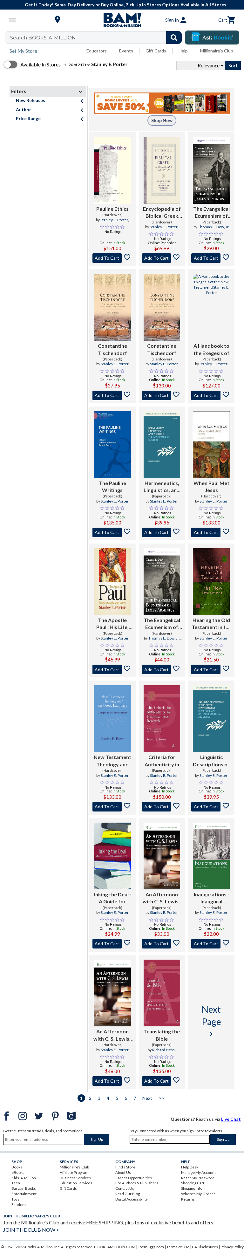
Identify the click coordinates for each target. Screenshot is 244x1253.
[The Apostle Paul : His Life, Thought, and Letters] (112, 582)
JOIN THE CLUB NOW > (31, 1230)
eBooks (17, 1172)
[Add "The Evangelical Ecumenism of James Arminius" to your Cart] (211, 258)
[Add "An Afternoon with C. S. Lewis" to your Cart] (162, 943)
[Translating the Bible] (162, 993)
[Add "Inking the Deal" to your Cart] (112, 943)
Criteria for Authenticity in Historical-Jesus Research (162, 761)
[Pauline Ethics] (112, 170)
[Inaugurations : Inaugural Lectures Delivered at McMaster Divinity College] (211, 856)
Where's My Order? (198, 1193)
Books (16, 1167)
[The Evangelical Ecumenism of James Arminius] (211, 170)
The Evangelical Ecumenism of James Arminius (211, 213)
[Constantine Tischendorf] (112, 307)
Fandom (18, 1204)
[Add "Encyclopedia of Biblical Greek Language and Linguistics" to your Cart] (162, 258)
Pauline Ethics (112, 209)
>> (161, 1098)
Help (183, 50)
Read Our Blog (127, 1193)
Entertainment (24, 1193)
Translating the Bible (162, 1034)
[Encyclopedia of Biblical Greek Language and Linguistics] (162, 170)
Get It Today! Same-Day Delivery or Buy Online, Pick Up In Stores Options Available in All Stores (125, 4)
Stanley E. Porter (114, 219)
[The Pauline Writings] (112, 445)
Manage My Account (198, 1172)
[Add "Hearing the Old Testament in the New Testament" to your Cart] (211, 669)
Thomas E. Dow (211, 226)
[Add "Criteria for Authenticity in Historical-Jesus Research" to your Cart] (162, 806)
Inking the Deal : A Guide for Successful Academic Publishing (112, 898)
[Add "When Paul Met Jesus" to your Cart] (211, 532)
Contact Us (124, 1188)
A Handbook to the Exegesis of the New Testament (211, 350)
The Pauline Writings (112, 486)
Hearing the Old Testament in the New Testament (211, 624)
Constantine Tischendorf (112, 349)
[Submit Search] (174, 37)
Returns (188, 1199)
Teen (15, 1183)
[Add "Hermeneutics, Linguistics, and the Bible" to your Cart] (162, 532)
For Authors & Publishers (136, 1183)
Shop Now (162, 120)
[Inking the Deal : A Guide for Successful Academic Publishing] (112, 856)
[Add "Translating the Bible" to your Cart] (162, 1081)
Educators (96, 50)
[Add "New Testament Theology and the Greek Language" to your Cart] (112, 806)
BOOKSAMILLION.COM (114, 1246)
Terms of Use (177, 1246)
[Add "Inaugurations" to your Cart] (211, 943)
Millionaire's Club (216, 50)
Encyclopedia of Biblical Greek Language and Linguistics (162, 213)
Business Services (75, 1177)
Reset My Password (197, 1177)
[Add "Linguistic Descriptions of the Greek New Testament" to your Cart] (211, 806)
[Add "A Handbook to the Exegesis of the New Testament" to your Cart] (211, 395)
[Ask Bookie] (212, 38)
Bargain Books (23, 1188)
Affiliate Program (74, 1172)
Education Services (76, 1183)
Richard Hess (163, 1049)
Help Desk (189, 1167)
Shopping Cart (192, 1183)
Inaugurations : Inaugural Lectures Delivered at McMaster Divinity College (211, 898)
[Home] (122, 20)
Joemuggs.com (151, 1246)
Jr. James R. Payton (213, 229)
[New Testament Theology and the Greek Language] (112, 719)
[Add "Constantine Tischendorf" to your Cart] (112, 395)
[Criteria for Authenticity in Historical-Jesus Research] (162, 719)
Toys (15, 1199)
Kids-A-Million (23, 1177)
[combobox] (97, 37)
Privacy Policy (232, 1246)
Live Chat (231, 1119)
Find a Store (125, 1167)
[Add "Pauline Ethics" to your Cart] (112, 258)
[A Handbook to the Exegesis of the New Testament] (211, 307)
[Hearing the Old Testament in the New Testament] (211, 582)
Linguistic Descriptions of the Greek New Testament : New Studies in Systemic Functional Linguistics (211, 761)
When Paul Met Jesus (211, 486)
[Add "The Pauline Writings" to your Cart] (112, 532)
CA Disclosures (205, 1246)
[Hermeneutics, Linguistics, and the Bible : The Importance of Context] (162, 445)
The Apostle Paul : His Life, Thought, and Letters (112, 624)
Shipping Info (191, 1188)
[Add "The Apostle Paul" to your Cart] (112, 669)
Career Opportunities (133, 1177)
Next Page (211, 1020)
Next (147, 1098)
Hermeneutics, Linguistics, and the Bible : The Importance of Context (162, 487)
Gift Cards (156, 50)
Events (126, 50)
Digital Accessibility (131, 1199)
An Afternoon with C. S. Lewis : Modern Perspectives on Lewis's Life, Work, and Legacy (162, 898)
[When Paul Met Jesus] (211, 445)
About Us (123, 1172)
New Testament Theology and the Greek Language (112, 761)
